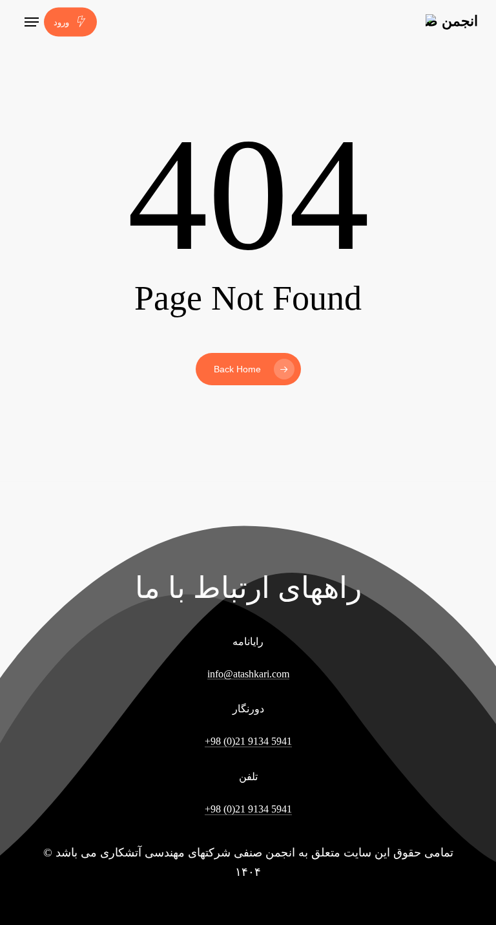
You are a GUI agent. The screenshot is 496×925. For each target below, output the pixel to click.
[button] (32, 22)
